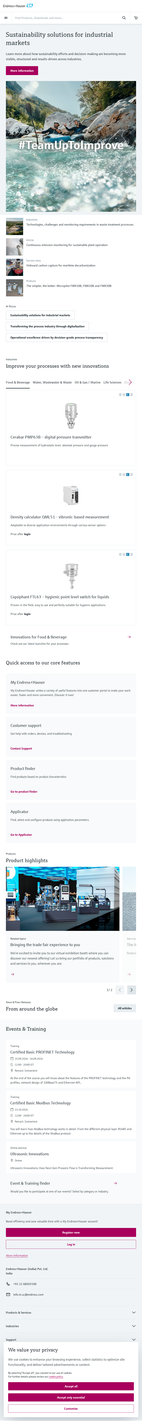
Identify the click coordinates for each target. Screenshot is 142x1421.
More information (17, 1255)
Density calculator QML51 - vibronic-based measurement (60, 516)
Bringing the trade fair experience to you (45, 944)
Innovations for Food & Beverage (39, 637)
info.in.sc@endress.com (28, 1294)
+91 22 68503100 (24, 1284)
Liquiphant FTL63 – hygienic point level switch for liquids (60, 596)
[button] (40, 315)
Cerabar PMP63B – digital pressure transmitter (51, 437)
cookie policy (56, 1376)
